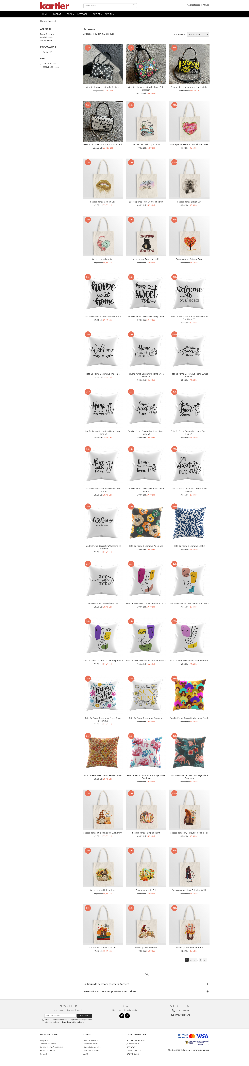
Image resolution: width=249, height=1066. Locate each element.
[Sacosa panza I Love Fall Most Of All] (189, 867)
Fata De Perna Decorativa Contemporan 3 (103, 660)
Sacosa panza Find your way (146, 144)
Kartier (46, 52)
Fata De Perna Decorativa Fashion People (189, 718)
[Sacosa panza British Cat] (189, 179)
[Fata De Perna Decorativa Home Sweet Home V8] (146, 351)
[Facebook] (121, 1015)
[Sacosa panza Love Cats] (103, 236)
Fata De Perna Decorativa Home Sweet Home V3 (102, 490)
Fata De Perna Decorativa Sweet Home (102, 316)
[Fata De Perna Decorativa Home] (103, 580)
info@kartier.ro (182, 1014)
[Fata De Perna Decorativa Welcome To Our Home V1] (189, 293)
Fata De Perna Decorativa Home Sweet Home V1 (189, 490)
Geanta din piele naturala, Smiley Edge (189, 87)
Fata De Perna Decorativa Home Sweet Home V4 (189, 432)
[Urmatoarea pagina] (205, 960)
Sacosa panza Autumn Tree (189, 259)
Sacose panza (46, 40)
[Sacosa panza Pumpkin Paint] (146, 810)
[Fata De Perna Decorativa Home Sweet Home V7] (189, 351)
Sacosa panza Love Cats (103, 259)
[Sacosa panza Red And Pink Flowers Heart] (189, 121)
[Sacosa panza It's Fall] (146, 867)
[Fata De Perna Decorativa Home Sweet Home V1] (189, 465)
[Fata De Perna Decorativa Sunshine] (146, 695)
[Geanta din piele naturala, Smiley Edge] (189, 64)
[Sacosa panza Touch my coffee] (146, 236)
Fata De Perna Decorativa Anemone (146, 546)
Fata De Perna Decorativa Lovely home (146, 316)
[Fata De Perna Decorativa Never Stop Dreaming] (103, 695)
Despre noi (44, 1040)
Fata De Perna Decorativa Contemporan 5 (146, 603)
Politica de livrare (47, 1050)
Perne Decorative (47, 34)
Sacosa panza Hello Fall (146, 947)
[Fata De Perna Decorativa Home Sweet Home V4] (189, 408)
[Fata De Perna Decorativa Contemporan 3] (103, 637)
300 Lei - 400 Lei (49, 67)
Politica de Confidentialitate (72, 1022)
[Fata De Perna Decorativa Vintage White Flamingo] (146, 752)
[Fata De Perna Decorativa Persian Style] (103, 752)
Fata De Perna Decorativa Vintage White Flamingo (146, 776)
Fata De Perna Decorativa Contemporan (189, 660)
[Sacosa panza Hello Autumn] (189, 924)
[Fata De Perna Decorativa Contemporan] (189, 637)
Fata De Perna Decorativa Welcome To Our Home (103, 547)
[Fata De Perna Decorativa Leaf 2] (189, 523)
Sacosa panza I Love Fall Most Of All (189, 890)
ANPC (85, 1054)
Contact (43, 1054)
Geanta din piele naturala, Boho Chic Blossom (146, 88)
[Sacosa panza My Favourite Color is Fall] (189, 810)
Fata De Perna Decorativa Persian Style (102, 775)
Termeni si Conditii (48, 1043)
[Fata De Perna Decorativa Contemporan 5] (146, 580)
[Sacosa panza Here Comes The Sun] (146, 179)
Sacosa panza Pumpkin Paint (146, 832)
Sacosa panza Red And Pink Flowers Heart (189, 144)
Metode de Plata (90, 1040)
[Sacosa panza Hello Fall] (146, 924)
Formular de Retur (91, 1050)
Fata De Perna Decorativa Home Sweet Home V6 (102, 432)
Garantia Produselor (92, 1047)
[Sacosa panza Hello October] (103, 924)
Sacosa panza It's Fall (146, 890)
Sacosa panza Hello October (102, 947)
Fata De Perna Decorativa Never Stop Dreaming (103, 719)
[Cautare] (134, 5)
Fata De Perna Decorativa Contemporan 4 (189, 603)
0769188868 (182, 1010)
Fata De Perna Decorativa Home (103, 603)
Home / (44, 21)
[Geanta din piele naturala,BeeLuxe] (103, 64)
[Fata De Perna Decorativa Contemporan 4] (189, 580)
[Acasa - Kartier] (54, 5)
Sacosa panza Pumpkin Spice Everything (102, 832)
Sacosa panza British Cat (189, 201)
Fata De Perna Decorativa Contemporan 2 (146, 660)
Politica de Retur (90, 1043)
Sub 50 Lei (47, 63)
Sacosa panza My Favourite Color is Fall (189, 832)
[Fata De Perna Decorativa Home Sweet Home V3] (103, 465)
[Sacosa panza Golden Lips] (103, 179)
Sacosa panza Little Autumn (102, 890)
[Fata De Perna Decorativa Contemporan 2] (146, 637)
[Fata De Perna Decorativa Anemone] (146, 523)
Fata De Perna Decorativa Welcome (103, 373)
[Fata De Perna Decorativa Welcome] (103, 351)
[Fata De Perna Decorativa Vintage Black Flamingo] (189, 752)
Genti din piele (46, 37)
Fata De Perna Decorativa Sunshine (146, 718)
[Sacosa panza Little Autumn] (103, 867)
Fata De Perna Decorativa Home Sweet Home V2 (146, 490)
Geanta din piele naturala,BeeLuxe (103, 87)
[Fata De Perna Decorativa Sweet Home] (103, 293)
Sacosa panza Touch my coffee (146, 259)
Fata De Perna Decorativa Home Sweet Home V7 (189, 375)
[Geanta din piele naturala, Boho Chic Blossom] (146, 64)
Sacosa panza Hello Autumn (189, 947)
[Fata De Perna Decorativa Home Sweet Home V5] (146, 408)
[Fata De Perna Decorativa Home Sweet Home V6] (103, 408)
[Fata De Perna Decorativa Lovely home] (146, 293)
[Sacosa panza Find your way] (146, 121)
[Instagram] (127, 1015)
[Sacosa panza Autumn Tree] (189, 236)
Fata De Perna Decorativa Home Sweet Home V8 (146, 375)
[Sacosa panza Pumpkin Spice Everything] (103, 810)
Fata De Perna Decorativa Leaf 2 (189, 546)
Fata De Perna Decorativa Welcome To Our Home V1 (189, 318)
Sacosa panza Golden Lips (102, 201)
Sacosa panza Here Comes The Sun (146, 201)
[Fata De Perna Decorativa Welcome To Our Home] (103, 523)
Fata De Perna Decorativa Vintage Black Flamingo (189, 776)
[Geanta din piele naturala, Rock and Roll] (103, 121)
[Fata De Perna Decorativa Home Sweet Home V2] (146, 465)
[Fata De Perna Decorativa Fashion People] (189, 695)
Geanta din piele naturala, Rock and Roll (102, 144)
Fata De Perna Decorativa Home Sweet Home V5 (146, 432)
